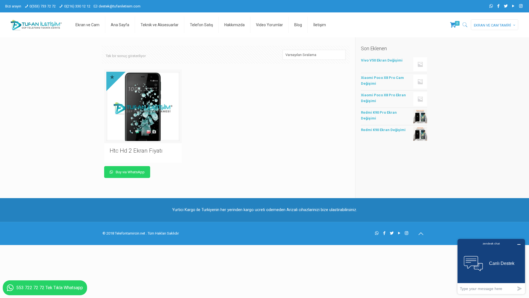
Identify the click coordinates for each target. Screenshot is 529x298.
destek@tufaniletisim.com (120, 6)
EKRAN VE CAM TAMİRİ (492, 25)
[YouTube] (513, 6)
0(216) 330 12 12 (77, 6)
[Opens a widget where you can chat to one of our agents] (491, 266)
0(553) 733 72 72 (42, 6)
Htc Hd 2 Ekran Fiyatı (136, 150)
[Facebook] (498, 6)
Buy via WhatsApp (130, 172)
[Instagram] (521, 6)
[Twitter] (506, 6)
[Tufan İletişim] (36, 24)
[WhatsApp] (491, 6)
